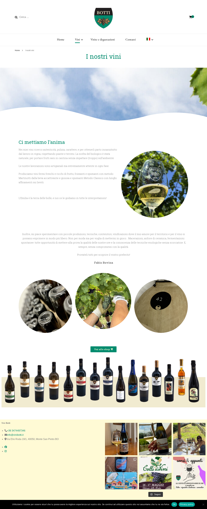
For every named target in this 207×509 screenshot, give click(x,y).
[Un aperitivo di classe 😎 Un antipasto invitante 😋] (121, 439)
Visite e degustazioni (103, 39)
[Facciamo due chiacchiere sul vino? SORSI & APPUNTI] (189, 473)
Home (60, 39)
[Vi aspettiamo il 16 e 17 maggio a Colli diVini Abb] (155, 473)
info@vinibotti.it (15, 435)
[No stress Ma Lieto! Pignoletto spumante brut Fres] (155, 439)
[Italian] (148, 39)
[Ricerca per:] (39, 17)
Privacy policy (187, 504)
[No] (203, 504)
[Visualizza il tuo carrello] (190, 17)
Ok (174, 504)
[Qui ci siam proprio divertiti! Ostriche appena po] (121, 473)
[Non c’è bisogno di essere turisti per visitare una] (189, 439)
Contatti (130, 39)
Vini (77, 39)
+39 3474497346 (16, 430)
